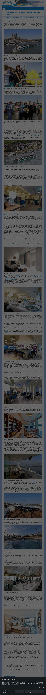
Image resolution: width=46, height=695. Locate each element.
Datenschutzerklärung (5, 690)
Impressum (4, 692)
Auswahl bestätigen (30, 692)
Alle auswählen (40, 692)
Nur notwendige (19, 692)
